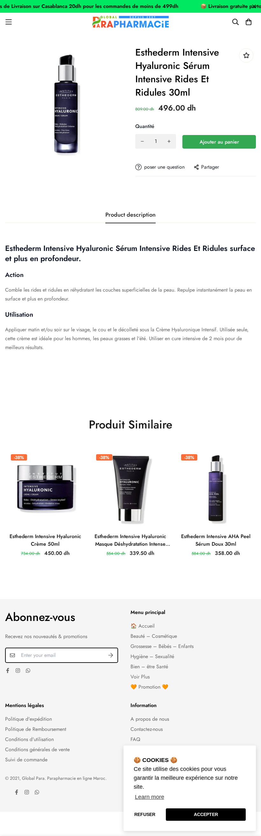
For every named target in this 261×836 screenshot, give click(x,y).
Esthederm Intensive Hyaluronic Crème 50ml (45, 540)
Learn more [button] (149, 797)
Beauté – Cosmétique (153, 636)
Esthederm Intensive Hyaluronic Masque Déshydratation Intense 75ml (130, 540)
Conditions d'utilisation (29, 739)
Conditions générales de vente (37, 749)
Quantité (144, 126)
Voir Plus (140, 676)
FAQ (135, 739)
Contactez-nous (146, 729)
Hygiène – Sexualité (152, 656)
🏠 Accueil (142, 626)
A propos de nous (149, 719)
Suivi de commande (26, 759)
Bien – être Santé (149, 666)
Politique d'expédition (28, 719)
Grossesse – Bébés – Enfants (162, 646)
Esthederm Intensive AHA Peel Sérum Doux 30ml (215, 540)
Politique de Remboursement (35, 729)
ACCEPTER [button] (206, 814)
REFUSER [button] (144, 814)
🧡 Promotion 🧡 (149, 687)
